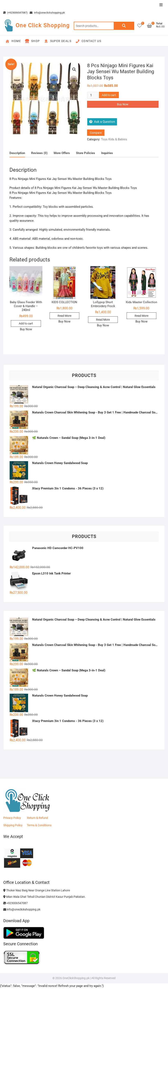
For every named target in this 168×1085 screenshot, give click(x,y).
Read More (64, 315)
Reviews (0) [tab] (39, 153)
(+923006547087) (17, 12)
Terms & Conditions (39, 825)
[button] (74, 69)
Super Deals (60, 41)
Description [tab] (17, 153)
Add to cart (109, 95)
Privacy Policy (12, 817)
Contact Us (91, 41)
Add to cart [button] (26, 323)
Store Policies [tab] (85, 153)
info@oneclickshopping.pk (49, 12)
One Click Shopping (43, 25)
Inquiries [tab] (107, 153)
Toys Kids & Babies (114, 139)
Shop (35, 41)
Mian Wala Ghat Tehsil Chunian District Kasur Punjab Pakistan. (46, 896)
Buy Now (122, 104)
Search (124, 26)
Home (16, 41)
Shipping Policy (13, 825)
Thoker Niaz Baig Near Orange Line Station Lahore (38, 890)
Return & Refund (37, 817)
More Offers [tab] (62, 153)
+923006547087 (17, 903)
